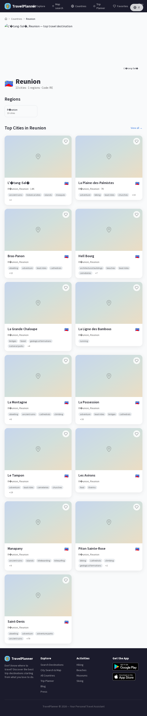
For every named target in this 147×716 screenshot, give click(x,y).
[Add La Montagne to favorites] (65, 360)
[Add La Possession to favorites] (136, 360)
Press (44, 691)
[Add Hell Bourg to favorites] (136, 214)
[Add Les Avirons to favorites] (136, 433)
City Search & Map (51, 670)
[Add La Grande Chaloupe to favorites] (65, 287)
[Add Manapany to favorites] (65, 507)
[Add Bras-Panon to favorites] (65, 214)
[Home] (6, 18)
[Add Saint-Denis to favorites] (65, 580)
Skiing (80, 681)
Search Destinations (52, 664)
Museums (82, 675)
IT (139, 7)
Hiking (80, 664)
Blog (43, 686)
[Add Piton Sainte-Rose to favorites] (136, 507)
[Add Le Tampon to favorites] (65, 433)
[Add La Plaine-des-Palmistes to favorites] (136, 141)
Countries (16, 19)
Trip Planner (47, 681)
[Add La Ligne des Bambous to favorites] (136, 287)
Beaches (82, 670)
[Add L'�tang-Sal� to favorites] (65, 141)
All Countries (48, 675)
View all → (136, 128)
